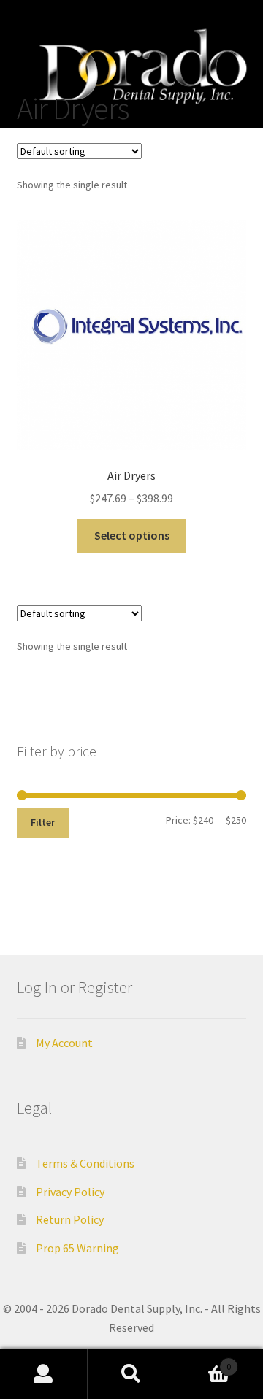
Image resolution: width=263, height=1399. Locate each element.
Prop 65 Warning (77, 1248)
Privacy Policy (70, 1191)
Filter (43, 822)
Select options (131, 535)
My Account (64, 1042)
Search (131, 1374)
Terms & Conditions (85, 1163)
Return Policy (70, 1219)
